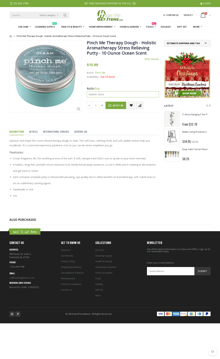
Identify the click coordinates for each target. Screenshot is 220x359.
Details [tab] (33, 131)
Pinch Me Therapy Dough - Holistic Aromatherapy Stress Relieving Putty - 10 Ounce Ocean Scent (121, 48)
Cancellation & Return (72, 272)
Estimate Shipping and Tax (183, 43)
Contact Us (66, 289)
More (98, 295)
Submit (202, 271)
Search (65, 15)
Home (10, 36)
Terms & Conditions (71, 284)
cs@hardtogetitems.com (21, 277)
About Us (65, 250)
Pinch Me (100, 72)
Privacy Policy (68, 261)
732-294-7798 (20, 3)
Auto (93, 88)
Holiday (99, 284)
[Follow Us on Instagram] (12, 314)
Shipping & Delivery (71, 267)
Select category (48, 15)
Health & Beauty (103, 261)
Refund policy (68, 278)
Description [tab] (16, 131)
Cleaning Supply (103, 255)
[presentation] (206, 105)
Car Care (99, 250)
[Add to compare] (139, 105)
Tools (98, 278)
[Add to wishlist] (131, 105)
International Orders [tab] (56, 131)
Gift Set (99, 289)
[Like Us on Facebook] (17, 314)
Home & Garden (103, 272)
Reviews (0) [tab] (80, 131)
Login (207, 3)
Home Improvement (105, 267)
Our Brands (67, 255)
